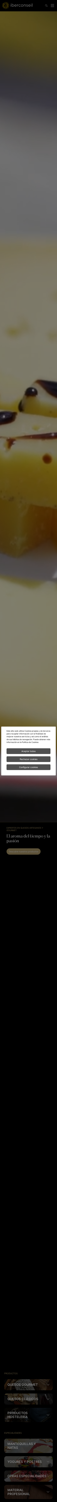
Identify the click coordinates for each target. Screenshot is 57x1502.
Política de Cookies (30, 742)
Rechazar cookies (28, 759)
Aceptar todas (28, 751)
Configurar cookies (28, 767)
